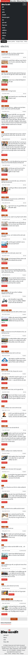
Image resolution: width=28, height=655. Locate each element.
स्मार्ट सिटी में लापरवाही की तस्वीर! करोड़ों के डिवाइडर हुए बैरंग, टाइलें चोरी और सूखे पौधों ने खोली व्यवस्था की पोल (13, 73)
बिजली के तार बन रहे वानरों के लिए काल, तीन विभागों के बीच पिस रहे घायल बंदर (13, 181)
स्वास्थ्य (3, 27)
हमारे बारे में (6, 635)
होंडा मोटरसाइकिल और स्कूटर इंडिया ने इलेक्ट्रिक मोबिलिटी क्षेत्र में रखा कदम (11, 293)
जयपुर (6, 267)
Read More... (4, 66)
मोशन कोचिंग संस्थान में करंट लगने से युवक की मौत (12, 390)
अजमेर (7, 526)
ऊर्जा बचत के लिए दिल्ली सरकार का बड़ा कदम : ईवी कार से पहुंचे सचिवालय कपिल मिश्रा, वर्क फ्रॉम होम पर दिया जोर (13, 135)
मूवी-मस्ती (4, 22)
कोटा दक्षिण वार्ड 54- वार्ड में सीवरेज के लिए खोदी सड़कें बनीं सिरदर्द (13, 236)
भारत (3, 9)
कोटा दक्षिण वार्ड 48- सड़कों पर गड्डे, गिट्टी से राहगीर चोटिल (14, 217)
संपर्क (5, 639)
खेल (3, 20)
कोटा (6, 51)
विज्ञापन (5, 637)
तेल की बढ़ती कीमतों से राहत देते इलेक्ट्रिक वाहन (12, 601)
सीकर (2, 506)
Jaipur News (20, 41)
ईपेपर (3, 38)
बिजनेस (6, 290)
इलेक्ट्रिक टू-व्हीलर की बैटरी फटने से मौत (10, 586)
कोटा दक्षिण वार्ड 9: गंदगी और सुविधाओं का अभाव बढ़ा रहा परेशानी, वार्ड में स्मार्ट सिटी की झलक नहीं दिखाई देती (14, 162)
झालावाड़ (7, 197)
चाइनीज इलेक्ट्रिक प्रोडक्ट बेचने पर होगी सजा (11, 353)
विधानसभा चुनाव (5, 17)
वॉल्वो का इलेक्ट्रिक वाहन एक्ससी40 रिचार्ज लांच (11, 451)
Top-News (6, 105)
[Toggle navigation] (24, 4)
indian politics (11, 41)
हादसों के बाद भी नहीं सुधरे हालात (8, 91)
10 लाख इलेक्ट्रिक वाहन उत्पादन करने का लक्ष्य (11, 408)
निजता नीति (6, 642)
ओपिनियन (4, 30)
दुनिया (3, 12)
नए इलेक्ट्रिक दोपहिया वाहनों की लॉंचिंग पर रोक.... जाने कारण (13, 547)
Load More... (14, 619)
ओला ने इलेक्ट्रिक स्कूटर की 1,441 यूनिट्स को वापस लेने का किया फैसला (13, 565)
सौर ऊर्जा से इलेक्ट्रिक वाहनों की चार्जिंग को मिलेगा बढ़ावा (13, 312)
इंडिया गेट (4, 33)
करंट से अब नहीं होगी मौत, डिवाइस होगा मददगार (11, 371)
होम (3, 7)
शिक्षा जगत (4, 25)
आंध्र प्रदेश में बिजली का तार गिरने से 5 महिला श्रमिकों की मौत (13, 488)
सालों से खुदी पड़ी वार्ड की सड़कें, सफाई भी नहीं (11, 253)
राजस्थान (4, 15)
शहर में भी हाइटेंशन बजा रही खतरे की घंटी (10, 428)
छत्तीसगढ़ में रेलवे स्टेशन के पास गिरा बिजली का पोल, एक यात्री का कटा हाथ (13, 332)
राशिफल (4, 35)
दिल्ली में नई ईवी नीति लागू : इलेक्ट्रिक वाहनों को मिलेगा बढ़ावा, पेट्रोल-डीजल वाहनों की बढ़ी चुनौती (13, 108)
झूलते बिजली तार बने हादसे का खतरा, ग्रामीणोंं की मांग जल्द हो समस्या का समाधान (13, 199)
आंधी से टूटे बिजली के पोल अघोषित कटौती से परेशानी (12, 509)
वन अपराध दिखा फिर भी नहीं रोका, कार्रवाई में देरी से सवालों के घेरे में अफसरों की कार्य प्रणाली (12, 54)
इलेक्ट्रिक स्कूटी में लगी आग (7, 528)
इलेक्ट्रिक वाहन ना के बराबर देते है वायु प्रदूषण (11, 469)
